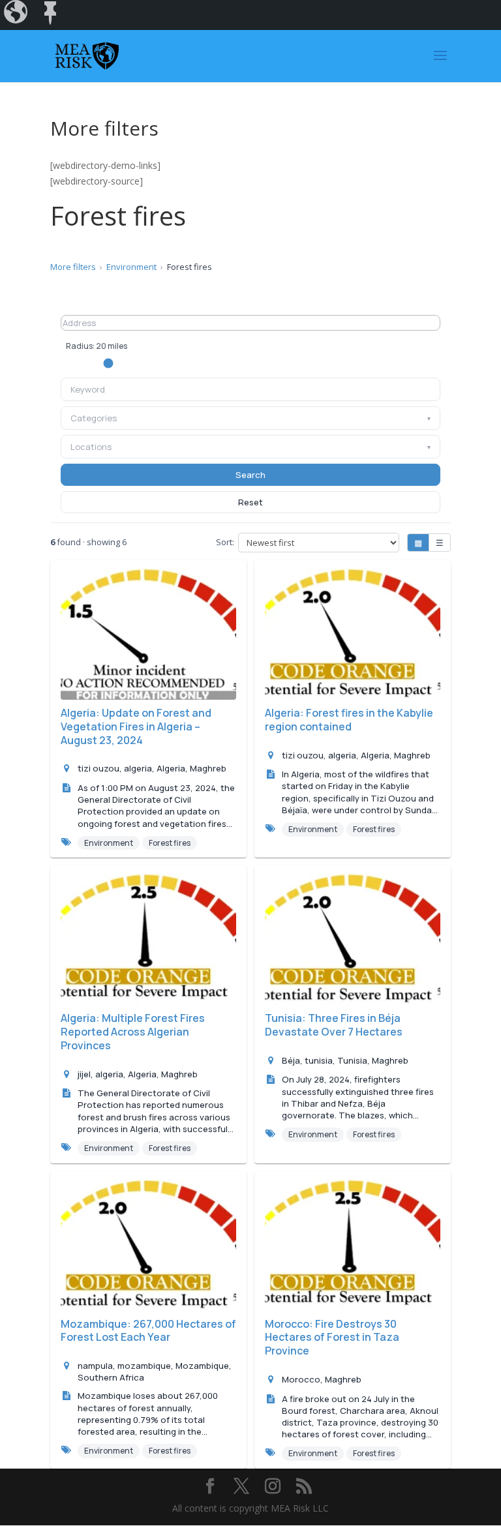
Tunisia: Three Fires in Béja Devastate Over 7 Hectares (333, 1025)
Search (250, 475)
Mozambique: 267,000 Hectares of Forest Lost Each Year (148, 1331)
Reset (250, 502)
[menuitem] (17, 15)
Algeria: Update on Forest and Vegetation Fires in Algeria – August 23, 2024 (136, 726)
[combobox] (250, 389)
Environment (131, 267)
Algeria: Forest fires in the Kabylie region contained (349, 720)
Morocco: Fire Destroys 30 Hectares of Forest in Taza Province (332, 1337)
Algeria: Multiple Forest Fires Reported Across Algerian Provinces (133, 1032)
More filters (73, 267)
